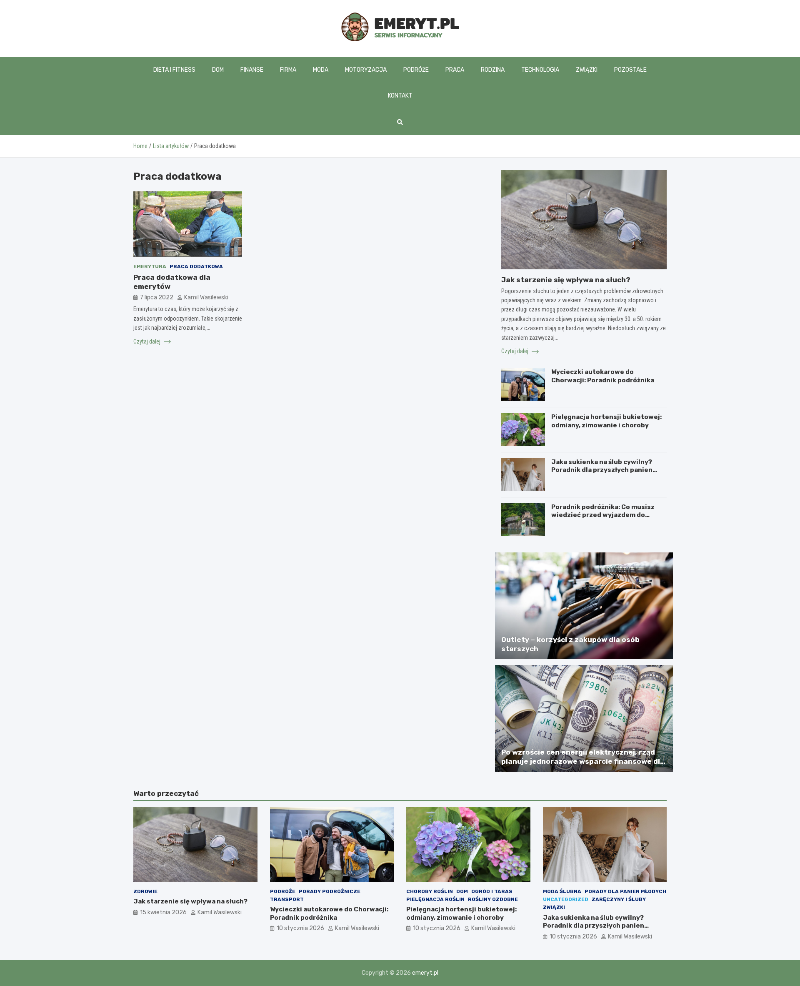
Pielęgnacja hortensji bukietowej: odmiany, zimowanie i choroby (606, 421)
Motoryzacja (366, 69)
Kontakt (400, 95)
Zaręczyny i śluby (619, 899)
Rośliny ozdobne (493, 899)
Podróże (416, 69)
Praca (454, 69)
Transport (287, 899)
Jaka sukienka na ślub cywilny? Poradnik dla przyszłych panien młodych (601, 470)
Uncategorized (565, 899)
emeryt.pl (425, 972)
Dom (218, 69)
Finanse (251, 69)
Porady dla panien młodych (625, 891)
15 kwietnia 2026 (163, 912)
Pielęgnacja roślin (435, 899)
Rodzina (493, 69)
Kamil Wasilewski (206, 297)
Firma (288, 69)
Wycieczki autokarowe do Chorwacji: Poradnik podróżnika (602, 376)
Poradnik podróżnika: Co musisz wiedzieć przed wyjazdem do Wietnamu (603, 515)
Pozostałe (630, 69)
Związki (587, 69)
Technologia (540, 69)
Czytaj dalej (147, 341)
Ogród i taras (491, 891)
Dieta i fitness (174, 69)
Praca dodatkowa (196, 266)
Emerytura (149, 266)
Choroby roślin (429, 891)
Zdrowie (145, 891)
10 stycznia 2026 (300, 928)
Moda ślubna (562, 891)
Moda (320, 69)
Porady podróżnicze (329, 891)
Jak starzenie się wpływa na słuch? (565, 280)
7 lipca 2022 (156, 297)
